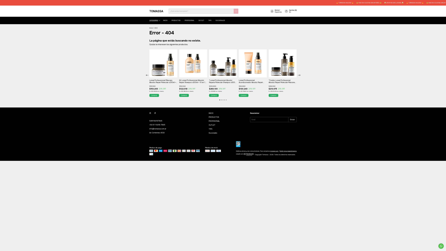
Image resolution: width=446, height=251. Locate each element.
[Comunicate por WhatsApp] (441, 246)
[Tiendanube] (245, 155)
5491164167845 (155, 121)
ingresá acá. (274, 151)
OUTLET (201, 20)
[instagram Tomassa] (150, 113)
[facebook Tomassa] (155, 113)
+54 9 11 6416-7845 (157, 125)
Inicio (151, 28)
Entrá (277, 10)
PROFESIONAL (189, 20)
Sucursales (220, 20)
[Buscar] (236, 11)
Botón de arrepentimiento (288, 151)
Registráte (278, 12)
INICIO (165, 20)
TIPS (209, 20)
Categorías (153, 20)
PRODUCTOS (176, 20)
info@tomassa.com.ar (157, 129)
